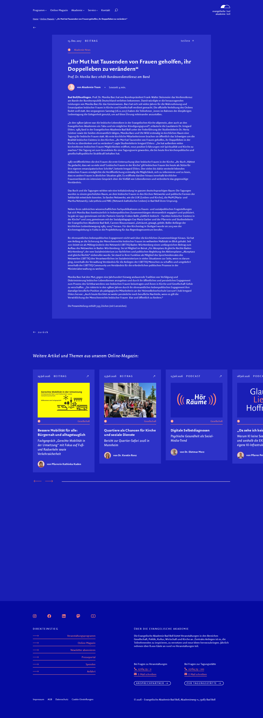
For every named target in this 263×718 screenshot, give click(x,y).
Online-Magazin (47, 18)
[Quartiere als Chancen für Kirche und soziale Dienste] (154, 376)
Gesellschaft (84, 421)
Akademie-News (82, 49)
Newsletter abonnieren (83, 650)
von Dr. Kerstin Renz (125, 455)
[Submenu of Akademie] (84, 10)
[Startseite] (221, 6)
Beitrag (91, 41)
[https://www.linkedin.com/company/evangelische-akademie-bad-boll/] (64, 616)
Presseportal (88, 657)
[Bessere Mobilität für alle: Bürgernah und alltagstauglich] (88, 376)
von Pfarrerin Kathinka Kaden (64, 464)
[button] (122, 10)
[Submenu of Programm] (46, 10)
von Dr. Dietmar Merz (192, 452)
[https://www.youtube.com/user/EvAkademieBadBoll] (93, 616)
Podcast (193, 376)
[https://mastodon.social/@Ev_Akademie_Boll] (78, 616)
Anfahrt (91, 671)
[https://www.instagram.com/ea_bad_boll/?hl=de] (34, 616)
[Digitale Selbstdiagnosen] (221, 376)
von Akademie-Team (89, 87)
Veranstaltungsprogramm (81, 635)
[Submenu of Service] (97, 10)
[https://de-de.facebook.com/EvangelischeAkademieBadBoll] (49, 616)
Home (35, 18)
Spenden (90, 664)
